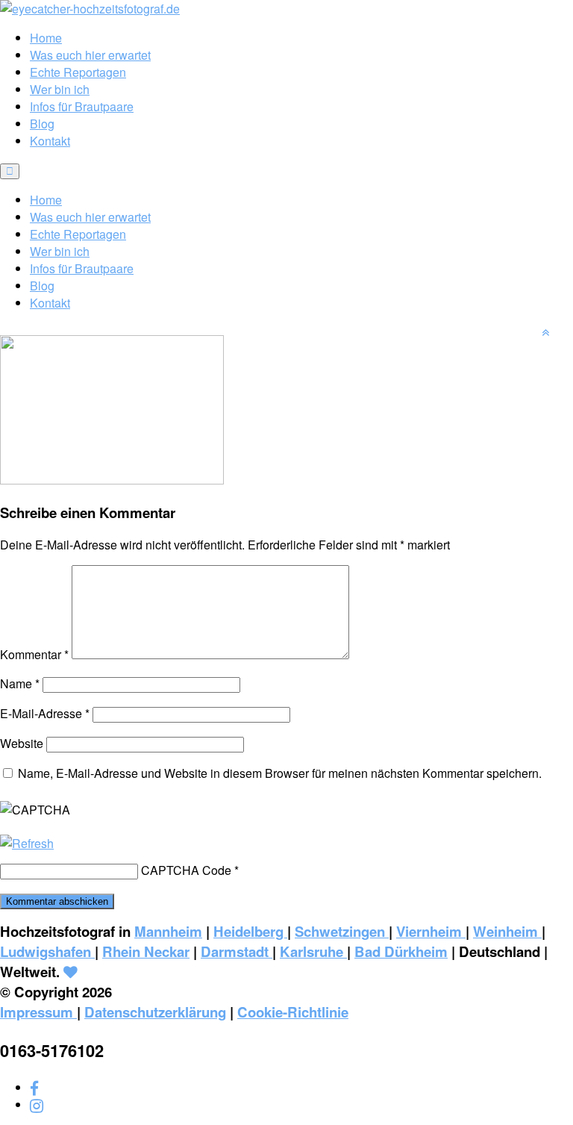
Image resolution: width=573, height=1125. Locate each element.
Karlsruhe (313, 951)
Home (46, 37)
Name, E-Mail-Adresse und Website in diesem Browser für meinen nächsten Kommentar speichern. (280, 773)
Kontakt (50, 140)
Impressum (38, 1012)
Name (20, 683)
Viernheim (431, 931)
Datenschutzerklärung (155, 1012)
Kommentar (34, 654)
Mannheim (168, 931)
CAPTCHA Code (186, 870)
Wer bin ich (60, 89)
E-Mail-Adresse (45, 713)
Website (21, 743)
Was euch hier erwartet (90, 54)
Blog (42, 123)
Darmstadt (236, 951)
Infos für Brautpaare (82, 106)
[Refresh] (27, 843)
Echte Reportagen (78, 72)
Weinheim (507, 931)
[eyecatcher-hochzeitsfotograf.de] (90, 8)
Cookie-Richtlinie (292, 1012)
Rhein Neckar (146, 951)
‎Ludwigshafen (47, 951)
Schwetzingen (342, 931)
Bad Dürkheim (401, 951)
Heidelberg (250, 931)
